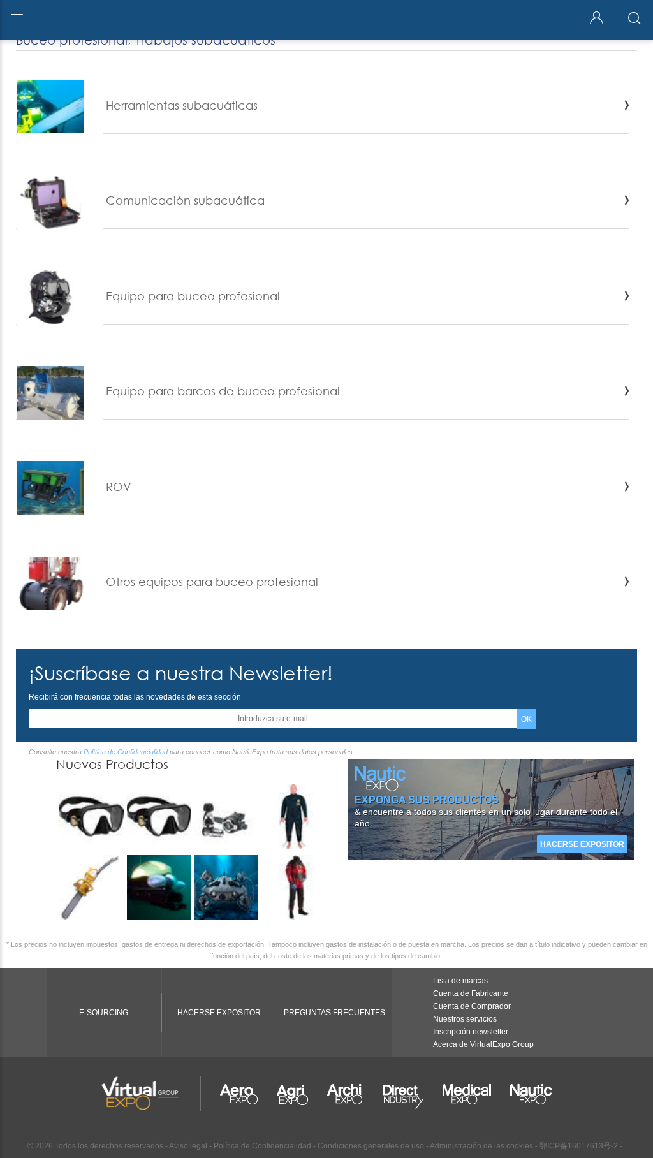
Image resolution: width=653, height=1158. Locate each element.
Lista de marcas (460, 980)
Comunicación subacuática (185, 200)
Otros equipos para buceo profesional (212, 582)
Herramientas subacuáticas (182, 105)
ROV (118, 487)
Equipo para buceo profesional (193, 296)
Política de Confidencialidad (126, 752)
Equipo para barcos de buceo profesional (223, 391)
